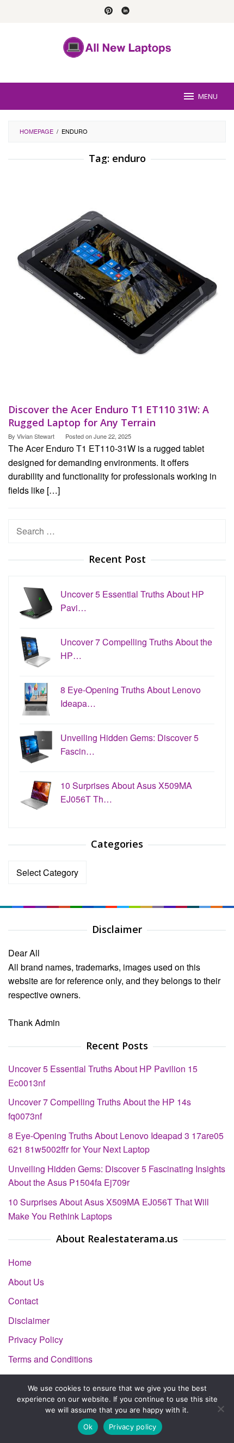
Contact (23, 1301)
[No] (220, 1408)
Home (20, 1262)
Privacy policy (133, 1426)
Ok (88, 1426)
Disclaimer (29, 1320)
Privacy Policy (35, 1339)
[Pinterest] (108, 11)
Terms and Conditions (50, 1359)
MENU (208, 96)
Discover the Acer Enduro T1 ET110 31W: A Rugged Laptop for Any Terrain (108, 416)
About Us (26, 1282)
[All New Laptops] (117, 46)
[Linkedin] (125, 11)
